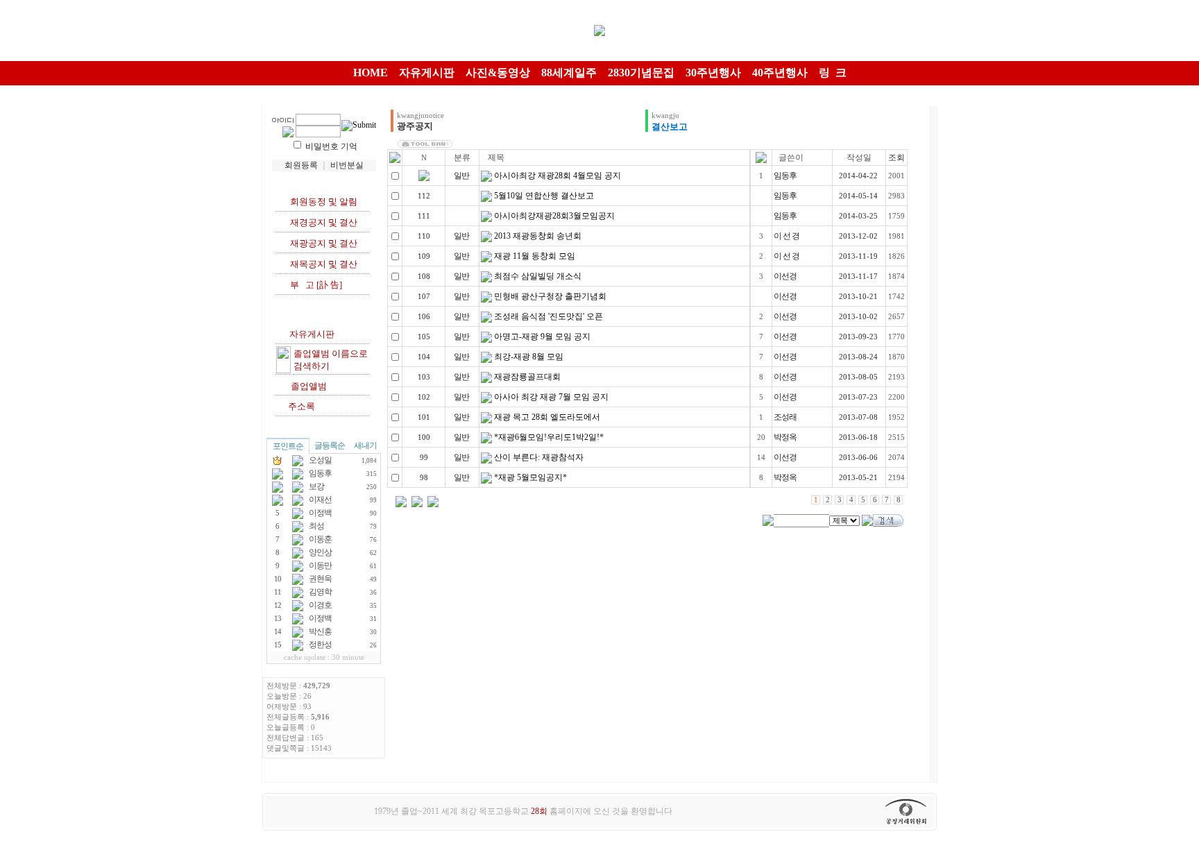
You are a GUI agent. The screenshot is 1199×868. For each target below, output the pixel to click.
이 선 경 (786, 236)
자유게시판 (309, 334)
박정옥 (785, 437)
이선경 (785, 276)
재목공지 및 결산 (321, 264)
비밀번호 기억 (331, 146)
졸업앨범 (307, 386)
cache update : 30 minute (324, 657)
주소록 (299, 406)
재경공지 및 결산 (321, 222)
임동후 (785, 175)
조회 (896, 157)
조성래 (785, 417)
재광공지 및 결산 (321, 243)
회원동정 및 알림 (321, 201)
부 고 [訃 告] (316, 285)
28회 (539, 811)
